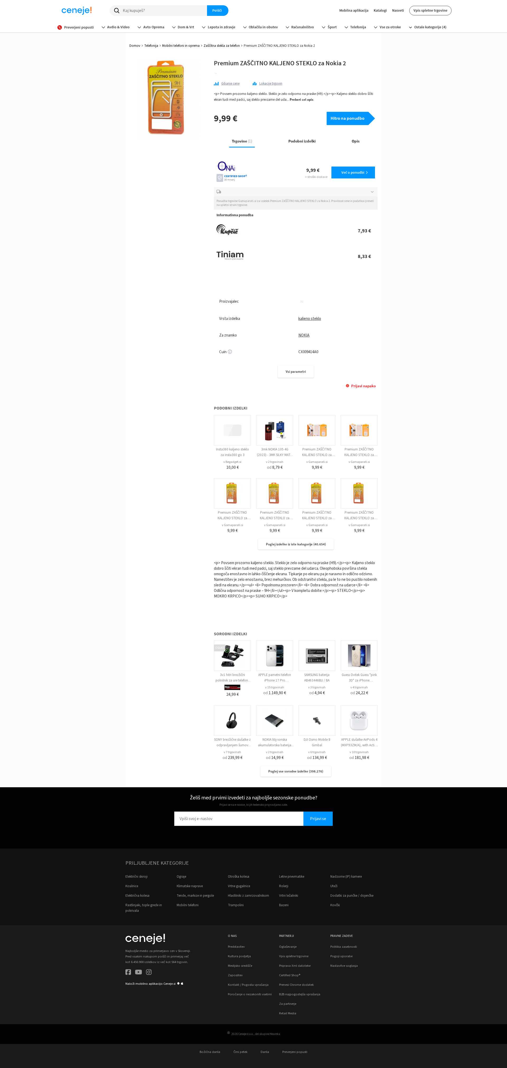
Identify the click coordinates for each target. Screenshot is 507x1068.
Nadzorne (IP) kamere (346, 876)
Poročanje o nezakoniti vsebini (250, 994)
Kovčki (335, 905)
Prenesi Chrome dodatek (296, 984)
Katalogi (380, 10)
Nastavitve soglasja (344, 965)
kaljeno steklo (309, 318)
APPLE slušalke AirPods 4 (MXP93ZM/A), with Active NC (359, 745)
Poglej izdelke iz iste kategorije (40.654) (296, 544)
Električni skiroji (136, 876)
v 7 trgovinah (232, 752)
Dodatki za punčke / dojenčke (351, 895)
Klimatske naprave (190, 886)
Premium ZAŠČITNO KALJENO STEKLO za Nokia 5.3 (359, 518)
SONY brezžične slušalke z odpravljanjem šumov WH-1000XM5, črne (232, 745)
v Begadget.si (232, 462)
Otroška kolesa (238, 876)
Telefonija (151, 45)
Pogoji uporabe (341, 956)
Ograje (181, 876)
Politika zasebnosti (343, 946)
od (275, 467)
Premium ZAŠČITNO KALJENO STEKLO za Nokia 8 (232, 518)
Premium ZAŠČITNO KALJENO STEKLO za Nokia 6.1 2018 (274, 518)
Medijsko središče (240, 965)
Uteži (333, 886)
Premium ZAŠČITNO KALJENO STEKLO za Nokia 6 (359, 455)
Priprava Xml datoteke (295, 965)
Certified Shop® (289, 975)
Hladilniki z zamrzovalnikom (248, 895)
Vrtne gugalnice (239, 886)
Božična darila (210, 1051)
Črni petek (240, 1051)
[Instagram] (149, 973)
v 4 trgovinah (359, 687)
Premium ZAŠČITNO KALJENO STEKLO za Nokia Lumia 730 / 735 (317, 455)
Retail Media (287, 1013)
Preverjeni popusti (294, 1051)
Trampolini (236, 905)
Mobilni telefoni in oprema (181, 45)
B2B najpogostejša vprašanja (299, 994)
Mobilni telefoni (188, 905)
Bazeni (284, 905)
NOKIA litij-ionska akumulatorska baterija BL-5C (274, 745)
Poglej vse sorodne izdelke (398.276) (295, 771)
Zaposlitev (235, 975)
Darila (265, 1051)
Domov (134, 45)
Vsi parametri (296, 371)
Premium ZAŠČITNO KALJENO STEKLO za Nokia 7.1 (317, 518)
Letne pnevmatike (291, 876)
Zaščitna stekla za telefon (222, 45)
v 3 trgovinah (317, 687)
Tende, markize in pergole (195, 895)
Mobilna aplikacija (353, 10)
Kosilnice (131, 886)
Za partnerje (287, 1003)
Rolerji (283, 886)
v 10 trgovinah (359, 752)
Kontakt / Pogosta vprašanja (248, 984)
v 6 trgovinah (317, 752)
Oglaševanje (288, 946)
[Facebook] (128, 973)
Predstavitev (236, 946)
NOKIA (303, 335)
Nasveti (398, 10)
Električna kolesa (137, 895)
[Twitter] (138, 973)
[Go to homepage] (76, 10)
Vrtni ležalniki (288, 895)
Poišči (217, 10)
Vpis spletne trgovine (430, 10)
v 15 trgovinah (274, 687)
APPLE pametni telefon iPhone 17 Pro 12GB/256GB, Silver (274, 680)
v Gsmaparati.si (317, 462)
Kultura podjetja (239, 956)
